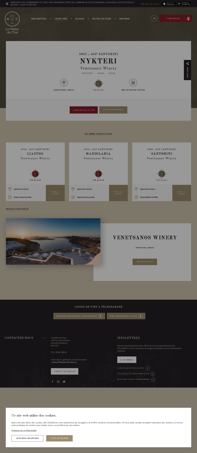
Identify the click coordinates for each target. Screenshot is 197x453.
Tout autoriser (59, 438)
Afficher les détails (27, 438)
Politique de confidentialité (24, 430)
